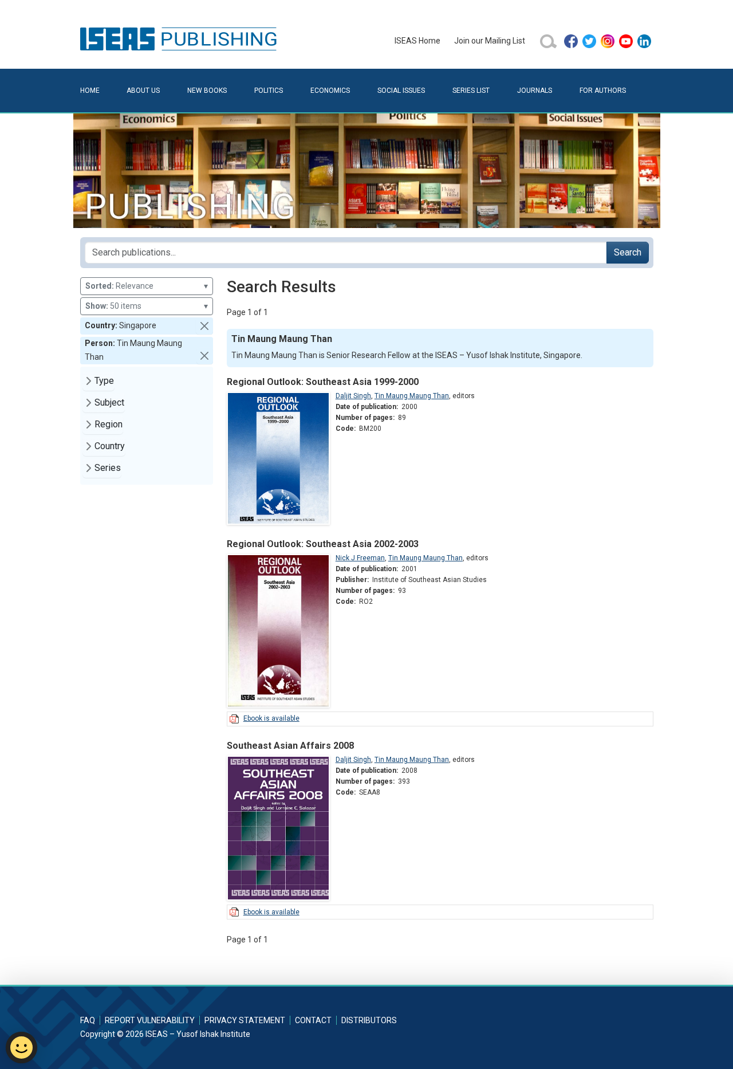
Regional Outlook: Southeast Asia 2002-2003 (323, 544)
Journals (534, 91)
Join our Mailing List (489, 40)
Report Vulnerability (150, 1020)
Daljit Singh (353, 396)
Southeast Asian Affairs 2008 (290, 745)
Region (108, 424)
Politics (268, 91)
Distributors (369, 1020)
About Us (143, 91)
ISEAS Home (417, 40)
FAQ (87, 1020)
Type (104, 380)
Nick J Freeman (360, 558)
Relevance (146, 285)
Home (90, 91)
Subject (109, 402)
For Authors (603, 91)
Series (107, 467)
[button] (204, 326)
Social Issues (401, 91)
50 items (146, 306)
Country (109, 446)
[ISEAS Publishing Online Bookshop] (180, 38)
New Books (207, 91)
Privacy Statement (244, 1020)
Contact (313, 1020)
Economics (330, 91)
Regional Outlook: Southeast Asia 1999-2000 (323, 381)
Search (627, 252)
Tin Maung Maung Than (412, 396)
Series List (471, 91)
